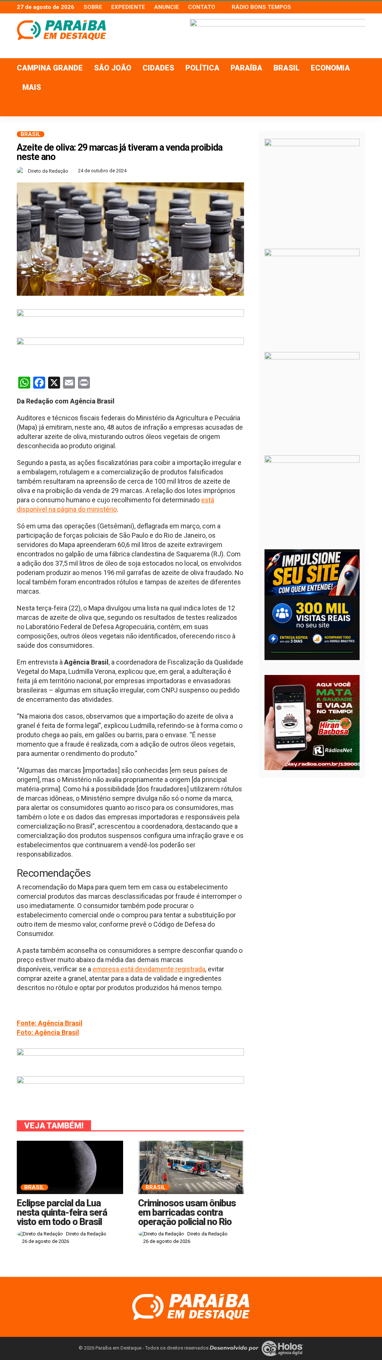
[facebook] (341, 7)
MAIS (31, 87)
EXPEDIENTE (128, 7)
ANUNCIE (166, 7)
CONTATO (201, 7)
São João (112, 67)
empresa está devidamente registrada (149, 969)
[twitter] (351, 7)
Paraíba (246, 67)
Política (202, 67)
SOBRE (93, 7)
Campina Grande (50, 67)
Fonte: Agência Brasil (49, 1023)
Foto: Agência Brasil (48, 1032)
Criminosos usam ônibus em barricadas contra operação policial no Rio (187, 1212)
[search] (355, 106)
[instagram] (360, 7)
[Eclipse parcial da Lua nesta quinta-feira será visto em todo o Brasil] (70, 1167)
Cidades (158, 67)
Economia (330, 67)
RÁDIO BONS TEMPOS (261, 7)
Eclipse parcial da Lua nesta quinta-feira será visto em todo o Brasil (62, 1212)
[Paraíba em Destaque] (191, 1306)
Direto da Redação (48, 171)
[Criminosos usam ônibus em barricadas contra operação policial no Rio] (191, 1167)
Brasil (286, 67)
